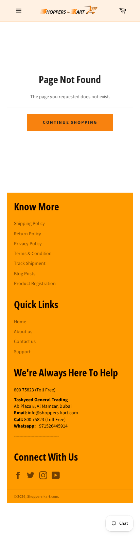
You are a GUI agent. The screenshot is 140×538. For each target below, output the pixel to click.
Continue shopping (70, 122)
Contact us (25, 341)
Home (20, 321)
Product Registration (35, 283)
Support (22, 351)
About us (23, 331)
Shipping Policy (29, 223)
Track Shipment (30, 263)
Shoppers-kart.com (42, 496)
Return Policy (27, 233)
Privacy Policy (28, 243)
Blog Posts (24, 273)
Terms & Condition (33, 253)
